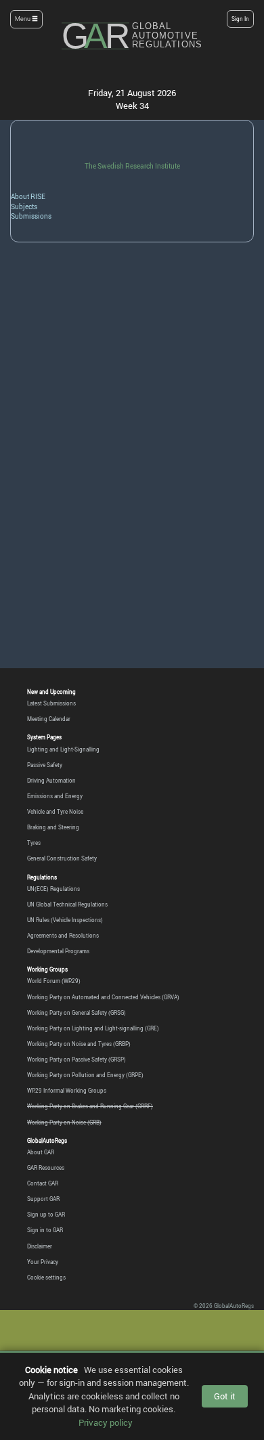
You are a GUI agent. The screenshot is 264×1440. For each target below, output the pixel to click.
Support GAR (43, 1199)
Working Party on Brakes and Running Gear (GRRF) (90, 1106)
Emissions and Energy (55, 796)
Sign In (240, 18)
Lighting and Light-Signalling (63, 749)
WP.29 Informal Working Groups (66, 1090)
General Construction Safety (62, 858)
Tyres (34, 842)
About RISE (28, 196)
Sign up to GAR (46, 1214)
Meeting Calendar (48, 719)
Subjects (24, 206)
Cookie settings (46, 1277)
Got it (225, 1396)
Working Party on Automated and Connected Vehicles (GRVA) (103, 997)
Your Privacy (42, 1262)
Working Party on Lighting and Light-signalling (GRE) (93, 1028)
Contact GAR (42, 1183)
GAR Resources (45, 1167)
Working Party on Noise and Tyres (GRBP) (79, 1044)
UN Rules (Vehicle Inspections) (65, 920)
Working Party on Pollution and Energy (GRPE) (85, 1075)
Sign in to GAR (45, 1230)
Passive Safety (44, 765)
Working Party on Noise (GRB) (64, 1122)
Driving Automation (51, 780)
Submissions (31, 216)
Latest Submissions (51, 703)
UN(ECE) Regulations (53, 889)
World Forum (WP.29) (54, 981)
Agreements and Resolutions (63, 935)
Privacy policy (106, 1422)
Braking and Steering (53, 827)
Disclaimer (39, 1246)
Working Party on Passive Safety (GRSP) (76, 1059)
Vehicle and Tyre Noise (55, 811)
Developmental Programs (58, 951)
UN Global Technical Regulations (67, 904)
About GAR (40, 1152)
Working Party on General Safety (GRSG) (76, 1012)
